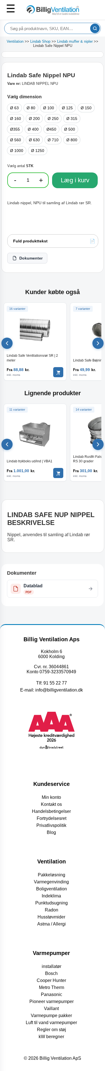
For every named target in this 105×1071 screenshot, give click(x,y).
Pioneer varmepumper (51, 1001)
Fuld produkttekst (30, 241)
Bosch (51, 973)
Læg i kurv (75, 180)
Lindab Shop (40, 41)
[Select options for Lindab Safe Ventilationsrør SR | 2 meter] (58, 372)
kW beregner (51, 1036)
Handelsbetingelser (51, 811)
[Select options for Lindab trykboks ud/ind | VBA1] (58, 473)
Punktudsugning (51, 903)
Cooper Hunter (51, 980)
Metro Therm (51, 987)
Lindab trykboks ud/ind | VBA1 (29, 461)
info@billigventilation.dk (59, 690)
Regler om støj (51, 1029)
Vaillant (51, 1008)
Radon (51, 910)
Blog (51, 832)
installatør (51, 966)
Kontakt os (51, 804)
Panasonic (51, 994)
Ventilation (15, 41)
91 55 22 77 (55, 683)
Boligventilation (51, 888)
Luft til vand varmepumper (51, 1022)
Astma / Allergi (51, 924)
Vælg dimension (24, 96)
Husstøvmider (51, 917)
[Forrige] (7, 343)
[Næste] (98, 343)
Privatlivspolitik (51, 825)
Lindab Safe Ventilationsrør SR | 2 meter (32, 358)
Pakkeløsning (51, 874)
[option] (14, 108)
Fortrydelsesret (51, 818)
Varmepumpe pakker (51, 1015)
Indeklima (51, 895)
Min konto (51, 797)
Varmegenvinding (51, 881)
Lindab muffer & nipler (75, 41)
